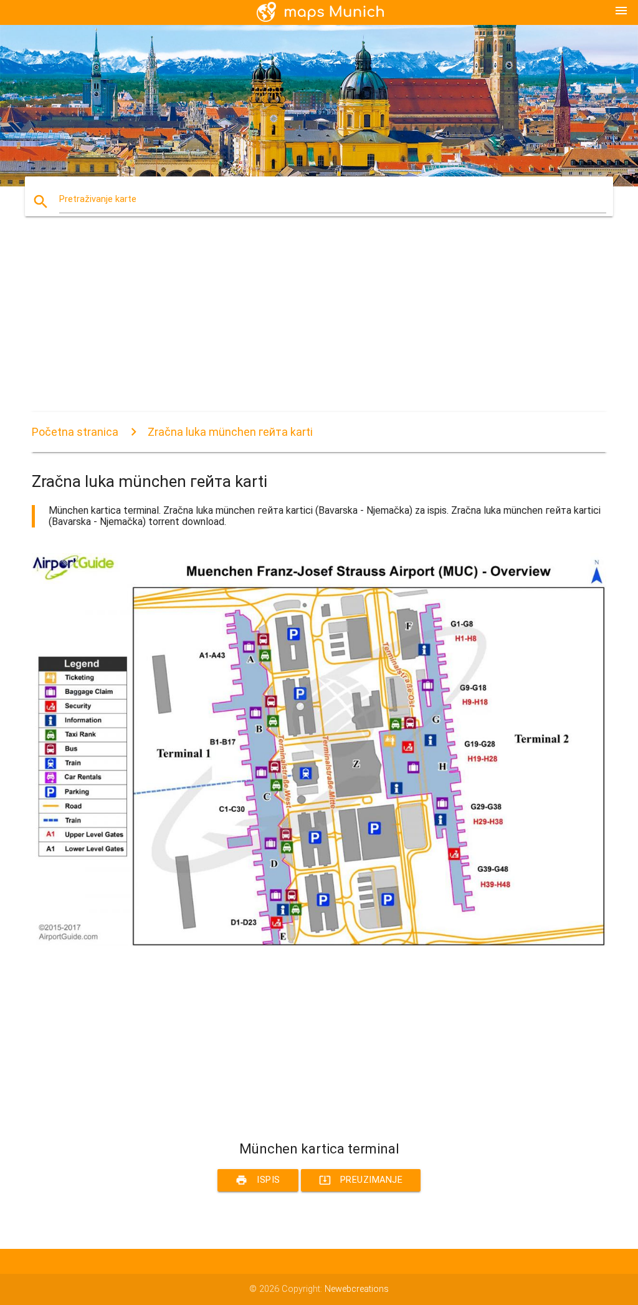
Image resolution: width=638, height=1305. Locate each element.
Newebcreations (357, 1289)
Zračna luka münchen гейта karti (230, 431)
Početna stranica (75, 431)
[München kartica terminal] (319, 943)
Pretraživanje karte (97, 199)
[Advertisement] (319, 325)
